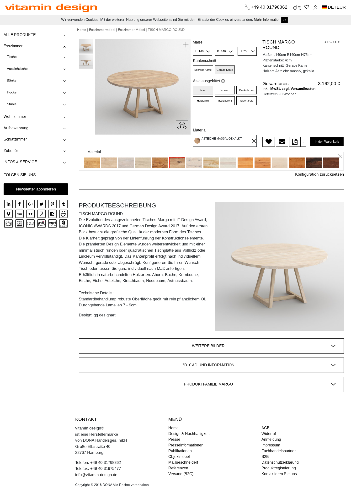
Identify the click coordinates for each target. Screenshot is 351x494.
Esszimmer (13, 46)
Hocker (12, 92)
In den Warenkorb (327, 141)
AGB (265, 428)
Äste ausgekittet (206, 81)
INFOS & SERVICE (20, 162)
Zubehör (11, 151)
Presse (174, 439)
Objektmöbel (179, 457)
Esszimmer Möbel (131, 30)
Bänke (11, 80)
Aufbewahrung (16, 128)
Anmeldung (271, 439)
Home (81, 30)
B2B (265, 457)
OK (284, 20)
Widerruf (268, 434)
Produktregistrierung (278, 468)
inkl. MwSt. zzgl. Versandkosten (288, 89)
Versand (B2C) (180, 474)
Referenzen (178, 468)
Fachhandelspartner (278, 451)
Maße (197, 42)
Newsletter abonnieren (36, 189)
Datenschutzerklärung (280, 462)
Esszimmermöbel (102, 30)
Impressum (270, 445)
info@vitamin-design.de (96, 474)
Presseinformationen (185, 445)
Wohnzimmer (15, 116)
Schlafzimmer (15, 139)
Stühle (11, 104)
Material (200, 130)
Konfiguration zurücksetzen (319, 174)
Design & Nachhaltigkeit (188, 434)
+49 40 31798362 (270, 7)
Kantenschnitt (204, 61)
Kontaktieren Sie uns (279, 474)
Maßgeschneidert (183, 462)
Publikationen (180, 451)
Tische (12, 57)
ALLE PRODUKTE (20, 35)
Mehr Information (267, 19)
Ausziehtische (17, 69)
